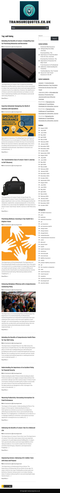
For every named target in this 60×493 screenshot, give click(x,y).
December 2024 (44, 173)
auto (41, 215)
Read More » (5, 98)
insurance (43, 251)
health (42, 246)
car (41, 221)
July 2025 (43, 157)
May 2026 (43, 135)
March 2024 (43, 194)
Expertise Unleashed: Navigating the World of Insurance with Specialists (16, 107)
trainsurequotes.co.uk (30, 22)
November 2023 (44, 203)
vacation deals (44, 283)
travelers (43, 276)
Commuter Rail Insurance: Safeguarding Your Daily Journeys (47, 48)
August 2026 (44, 128)
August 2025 (44, 155)
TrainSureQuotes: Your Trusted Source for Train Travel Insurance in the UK (49, 72)
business (42, 217)
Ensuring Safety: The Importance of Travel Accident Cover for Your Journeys (49, 54)
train (41, 269)
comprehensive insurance (47, 237)
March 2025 (43, 166)
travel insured (44, 274)
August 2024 (44, 182)
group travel (43, 244)
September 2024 (45, 180)
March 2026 (43, 139)
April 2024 (43, 191)
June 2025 (43, 160)
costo (42, 240)
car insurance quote (46, 226)
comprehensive (44, 235)
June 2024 (43, 187)
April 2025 (43, 164)
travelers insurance (45, 278)
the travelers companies (47, 267)
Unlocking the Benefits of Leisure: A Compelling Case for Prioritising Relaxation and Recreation (18, 42)
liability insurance (45, 258)
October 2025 (44, 151)
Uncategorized (17, 46)
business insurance (45, 219)
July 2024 (43, 185)
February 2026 (44, 141)
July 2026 (43, 130)
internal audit (44, 253)
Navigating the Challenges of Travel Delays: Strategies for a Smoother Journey (48, 104)
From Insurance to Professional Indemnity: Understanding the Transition (49, 66)
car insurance (44, 224)
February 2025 (44, 169)
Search (41, 35)
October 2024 (44, 178)
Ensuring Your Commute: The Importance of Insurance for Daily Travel (48, 60)
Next (10, 486)
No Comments (7, 46)
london (42, 260)
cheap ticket (44, 228)
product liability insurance (47, 262)
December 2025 (44, 146)
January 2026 (44, 144)
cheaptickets (44, 233)
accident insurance (45, 212)
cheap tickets (44, 230)
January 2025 (44, 171)
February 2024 (44, 196)
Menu (13, 28)
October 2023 (44, 205)
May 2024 (43, 189)
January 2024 (44, 198)
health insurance (45, 249)
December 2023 (44, 200)
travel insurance (45, 271)
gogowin (41, 83)
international (44, 255)
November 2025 (44, 148)
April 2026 (43, 137)
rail (41, 265)
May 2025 (43, 162)
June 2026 (43, 132)
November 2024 (44, 175)
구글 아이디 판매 (43, 92)
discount (42, 242)
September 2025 (45, 153)
